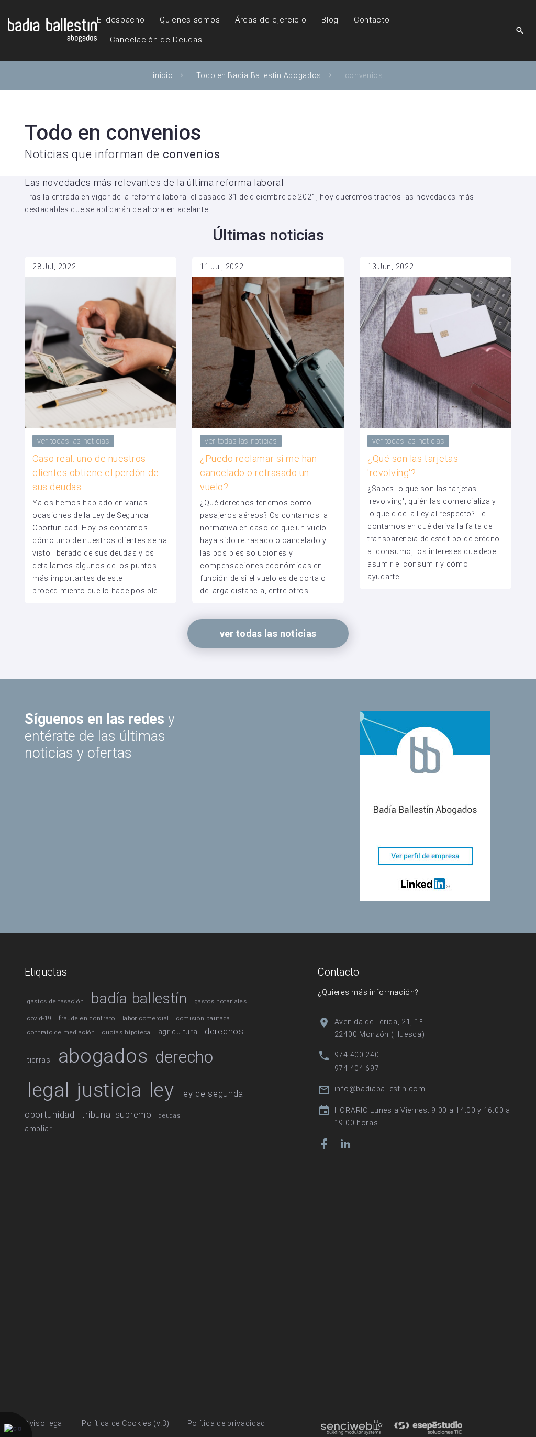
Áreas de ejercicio (271, 20)
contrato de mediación (61, 1032)
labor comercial (146, 1018)
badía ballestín (139, 998)
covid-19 (39, 1018)
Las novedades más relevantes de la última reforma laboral (154, 182)
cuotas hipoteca (126, 1032)
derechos (224, 1031)
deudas (169, 1115)
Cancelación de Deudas (156, 40)
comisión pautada (203, 1018)
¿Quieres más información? (368, 992)
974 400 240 (356, 1055)
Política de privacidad (226, 1423)
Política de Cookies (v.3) (126, 1423)
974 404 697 (356, 1068)
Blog (330, 20)
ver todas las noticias (73, 441)
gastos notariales (221, 1001)
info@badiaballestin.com (380, 1089)
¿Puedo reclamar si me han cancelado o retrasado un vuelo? (258, 472)
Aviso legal (44, 1423)
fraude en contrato (87, 1018)
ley (161, 1089)
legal (48, 1089)
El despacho (121, 20)
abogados (103, 1055)
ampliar (38, 1128)
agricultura (178, 1031)
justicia (109, 1089)
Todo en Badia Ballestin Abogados (258, 75)
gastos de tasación (55, 1001)
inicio (163, 75)
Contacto (372, 20)
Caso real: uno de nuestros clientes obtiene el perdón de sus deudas (95, 472)
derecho (184, 1057)
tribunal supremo (116, 1114)
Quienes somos (190, 20)
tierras (39, 1060)
